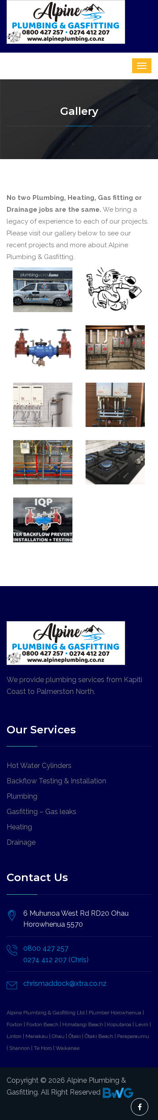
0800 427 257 (45, 948)
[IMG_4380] (42, 405)
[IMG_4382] (115, 405)
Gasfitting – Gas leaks (41, 811)
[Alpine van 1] (42, 289)
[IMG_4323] (42, 462)
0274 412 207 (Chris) (56, 960)
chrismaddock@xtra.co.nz (65, 983)
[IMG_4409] (115, 462)
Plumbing (22, 796)
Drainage (21, 842)
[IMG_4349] (42, 347)
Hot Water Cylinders (39, 765)
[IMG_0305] (115, 289)
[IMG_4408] (42, 520)
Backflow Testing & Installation (56, 781)
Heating (19, 827)
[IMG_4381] (115, 347)
